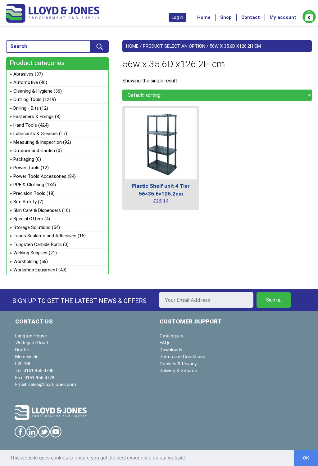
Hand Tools (25, 125)
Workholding (26, 261)
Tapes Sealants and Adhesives (44, 236)
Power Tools (26, 167)
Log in (177, 17)
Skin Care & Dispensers (37, 210)
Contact (250, 17)
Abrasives (23, 74)
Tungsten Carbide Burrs (37, 244)
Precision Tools (29, 193)
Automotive (25, 82)
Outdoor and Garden (34, 150)
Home (204, 17)
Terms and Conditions (182, 356)
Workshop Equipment (35, 270)
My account (283, 17)
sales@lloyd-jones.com (52, 384)
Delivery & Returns (178, 370)
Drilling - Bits (26, 108)
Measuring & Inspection (37, 142)
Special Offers (28, 219)
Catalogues (171, 336)
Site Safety (25, 201)
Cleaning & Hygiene (32, 91)
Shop (226, 17)
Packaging (23, 159)
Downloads (171, 350)
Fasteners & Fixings (33, 116)
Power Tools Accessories (39, 176)
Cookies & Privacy (178, 364)
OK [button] (306, 457)
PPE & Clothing (28, 184)
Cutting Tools (27, 99)
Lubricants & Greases (35, 133)
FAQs (165, 342)
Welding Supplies (30, 253)
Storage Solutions (32, 227)
